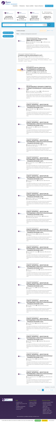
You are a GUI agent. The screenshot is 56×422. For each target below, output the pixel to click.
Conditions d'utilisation (20, 406)
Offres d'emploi (49, 5)
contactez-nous (36, 416)
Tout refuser (44, 420)
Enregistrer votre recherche (8, 32)
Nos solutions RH (32, 403)
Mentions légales (19, 407)
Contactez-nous (19, 402)
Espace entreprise (39, 5)
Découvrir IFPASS (32, 402)
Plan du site (18, 409)
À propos (31, 406)
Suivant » (52, 390)
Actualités (15, 5)
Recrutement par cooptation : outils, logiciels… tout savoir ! (47, 409)
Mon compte (50, 30)
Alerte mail (43, 30)
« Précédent (39, 390)
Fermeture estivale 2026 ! (48, 402)
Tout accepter (37, 420)
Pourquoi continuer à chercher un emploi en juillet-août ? (47, 405)
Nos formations (32, 405)
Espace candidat (30, 5)
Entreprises (22, 5)
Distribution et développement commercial (28, 33)
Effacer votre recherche (8, 36)
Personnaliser (51, 420)
